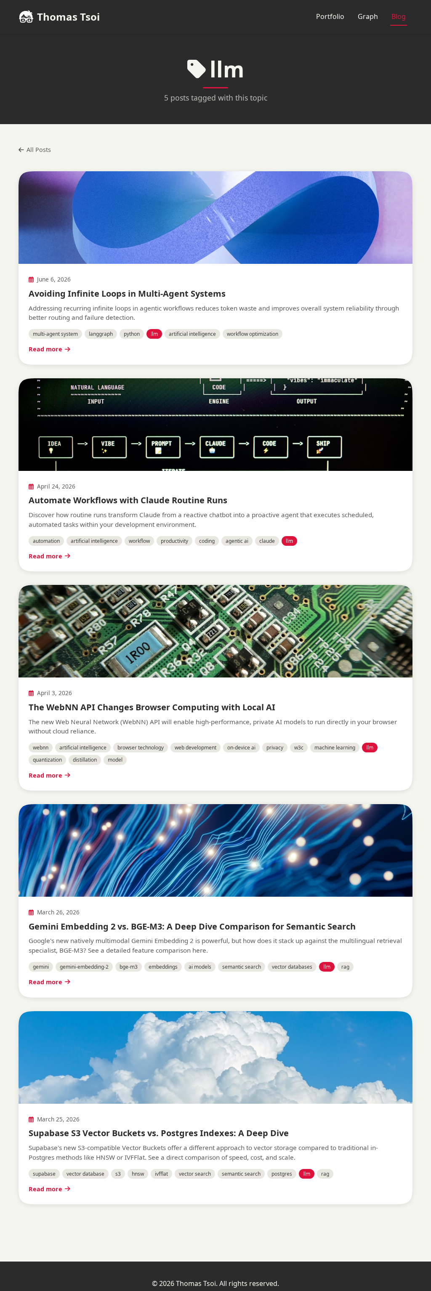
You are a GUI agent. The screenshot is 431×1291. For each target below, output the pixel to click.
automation (46, 541)
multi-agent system (55, 333)
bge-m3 (129, 966)
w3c (298, 747)
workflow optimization (252, 333)
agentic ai (237, 541)
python (132, 333)
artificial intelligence (192, 333)
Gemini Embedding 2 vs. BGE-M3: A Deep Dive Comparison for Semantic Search (192, 926)
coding (207, 541)
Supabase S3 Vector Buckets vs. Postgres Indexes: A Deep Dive (159, 1133)
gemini (41, 966)
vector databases (292, 966)
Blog (398, 16)
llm (154, 333)
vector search (195, 1173)
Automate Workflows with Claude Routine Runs (128, 500)
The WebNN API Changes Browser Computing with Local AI (152, 707)
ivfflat (161, 1173)
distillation (85, 759)
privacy (274, 747)
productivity (174, 541)
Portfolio (330, 16)
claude (267, 541)
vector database (85, 1173)
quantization (47, 759)
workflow (139, 541)
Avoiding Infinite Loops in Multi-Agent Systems (127, 293)
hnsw (138, 1173)
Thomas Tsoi (68, 17)
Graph (368, 16)
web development (195, 747)
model (115, 759)
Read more (45, 349)
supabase (44, 1173)
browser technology (140, 747)
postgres (281, 1173)
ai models (200, 966)
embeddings (163, 966)
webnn (40, 747)
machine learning (334, 747)
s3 (118, 1173)
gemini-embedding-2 (84, 966)
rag (345, 966)
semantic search (241, 966)
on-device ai (241, 747)
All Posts (39, 150)
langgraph (101, 333)
